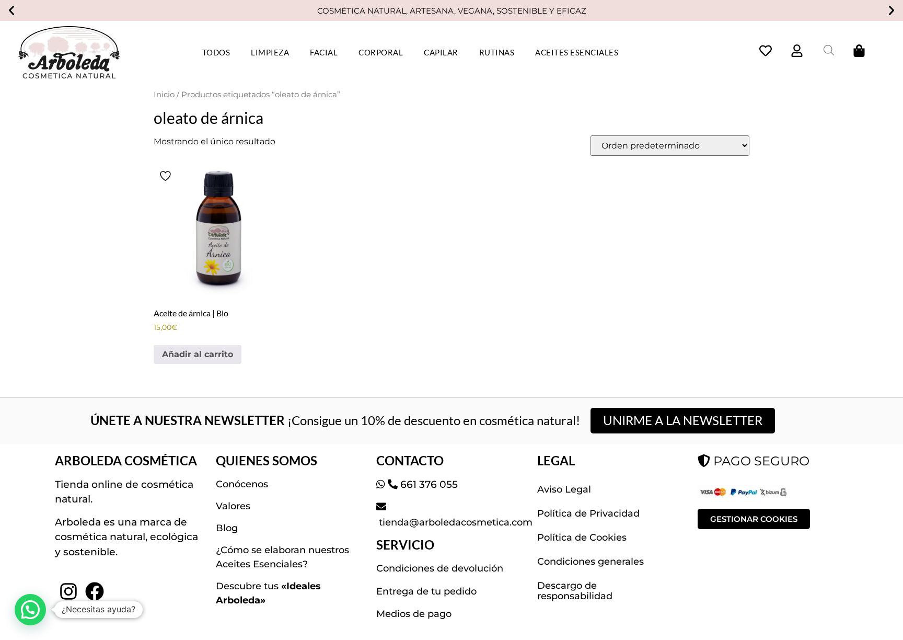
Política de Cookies (582, 537)
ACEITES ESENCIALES (576, 52)
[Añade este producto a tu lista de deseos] (167, 175)
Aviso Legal (564, 489)
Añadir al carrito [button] (197, 354)
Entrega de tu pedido (426, 591)
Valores (233, 506)
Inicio (164, 94)
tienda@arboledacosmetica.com (454, 522)
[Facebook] (95, 591)
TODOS (216, 52)
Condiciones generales (590, 561)
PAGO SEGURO (759, 460)
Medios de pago (414, 614)
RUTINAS (497, 52)
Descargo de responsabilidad (574, 591)
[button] (11, 10)
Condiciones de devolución (439, 568)
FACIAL (324, 52)
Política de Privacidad (588, 513)
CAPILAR (441, 52)
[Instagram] (68, 591)
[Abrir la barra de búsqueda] (829, 50)
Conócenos (242, 484)
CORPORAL (380, 52)
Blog (227, 528)
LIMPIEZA (270, 52)
